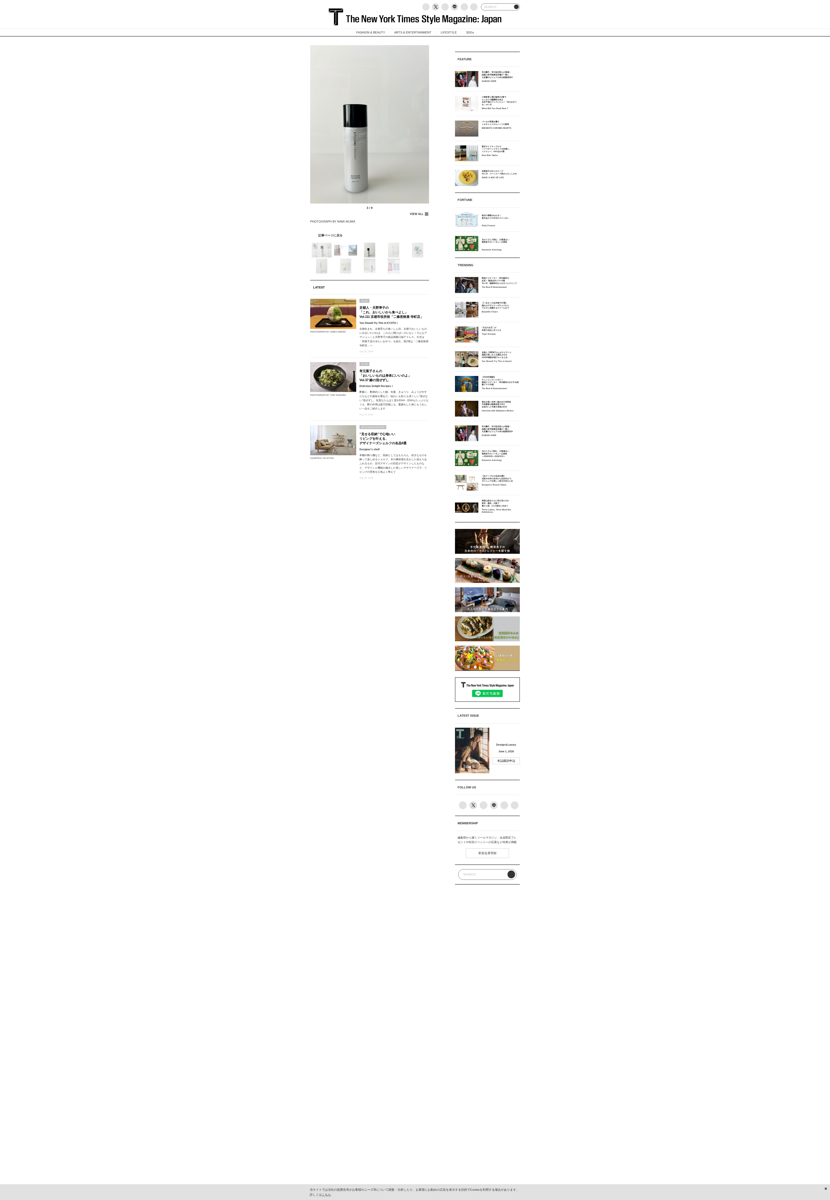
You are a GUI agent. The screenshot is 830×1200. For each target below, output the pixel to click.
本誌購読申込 (506, 760)
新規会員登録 (487, 853)
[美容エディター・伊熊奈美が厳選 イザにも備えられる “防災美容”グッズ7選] (369, 235)
